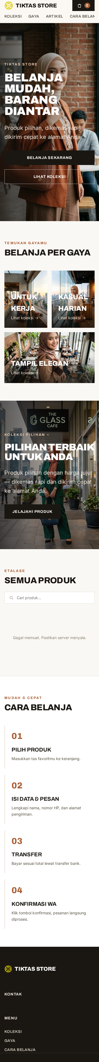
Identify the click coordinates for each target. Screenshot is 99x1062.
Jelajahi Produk (32, 512)
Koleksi (13, 16)
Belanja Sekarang (49, 158)
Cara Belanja (19, 1050)
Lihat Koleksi (50, 177)
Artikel (54, 16)
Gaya (33, 16)
